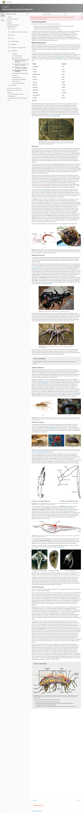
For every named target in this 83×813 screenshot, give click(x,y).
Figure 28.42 (39, 458)
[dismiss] (81, 18)
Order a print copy (37, 805)
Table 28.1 (61, 57)
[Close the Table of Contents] (27, 14)
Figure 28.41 (52, 427)
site (39, 361)
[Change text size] (81, 14)
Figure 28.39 (48, 283)
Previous (35, 800)
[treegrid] (17, 58)
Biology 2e (6, 7)
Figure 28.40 (45, 382)
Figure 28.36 (57, 115)
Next (78, 800)
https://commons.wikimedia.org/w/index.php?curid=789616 (42, 451)
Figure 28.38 (35, 268)
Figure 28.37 (47, 190)
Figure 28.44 (61, 546)
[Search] (65, 14)
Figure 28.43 (70, 506)
